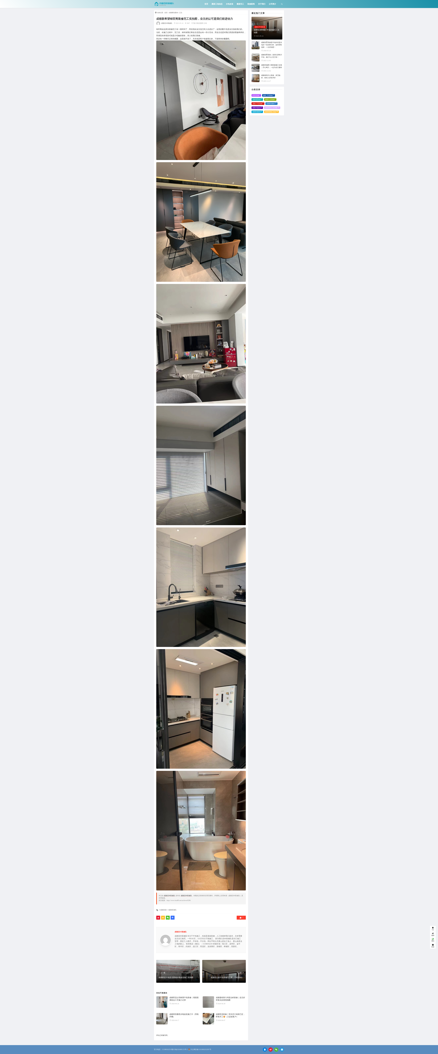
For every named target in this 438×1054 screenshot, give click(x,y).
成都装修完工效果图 (272, 108)
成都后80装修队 (166, 23)
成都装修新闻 (257, 112)
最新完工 (240, 4)
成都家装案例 (173, 12)
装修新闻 (251, 4)
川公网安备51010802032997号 (200, 1049)
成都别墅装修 (257, 99)
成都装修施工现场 (271, 112)
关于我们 (261, 4)
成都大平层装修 (257, 103)
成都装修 (163, 910)
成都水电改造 (257, 108)
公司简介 (272, 4)
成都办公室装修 (270, 99)
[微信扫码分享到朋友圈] (168, 918)
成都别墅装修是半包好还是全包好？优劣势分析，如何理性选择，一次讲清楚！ (271, 45)
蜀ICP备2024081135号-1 (179, 1049)
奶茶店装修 (256, 95)
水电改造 (229, 4)
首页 (206, 4)
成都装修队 (173, 910)
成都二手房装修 (268, 95)
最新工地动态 (217, 4)
